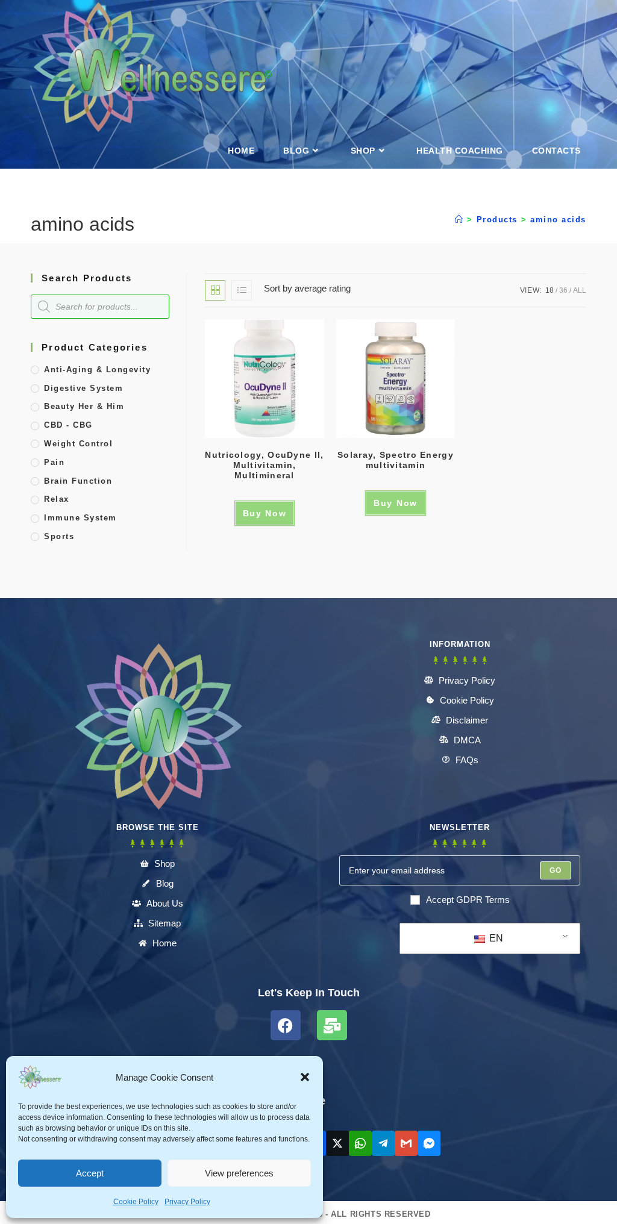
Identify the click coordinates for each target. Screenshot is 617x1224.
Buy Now (265, 513)
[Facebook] (286, 1025)
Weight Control (78, 443)
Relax (56, 499)
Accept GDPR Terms (468, 900)
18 (549, 290)
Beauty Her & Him (84, 406)
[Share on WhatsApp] (360, 1143)
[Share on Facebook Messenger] (429, 1143)
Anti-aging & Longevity (97, 369)
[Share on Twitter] (337, 1143)
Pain (54, 462)
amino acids (558, 219)
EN (495, 938)
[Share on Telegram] (383, 1143)
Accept (90, 1173)
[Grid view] (215, 290)
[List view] (241, 290)
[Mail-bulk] (332, 1025)
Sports (59, 536)
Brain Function (78, 481)
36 (563, 290)
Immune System (80, 517)
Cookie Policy (135, 1201)
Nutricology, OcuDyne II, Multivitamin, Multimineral (264, 465)
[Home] (459, 219)
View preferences (239, 1173)
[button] (305, 1077)
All (579, 290)
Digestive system (83, 388)
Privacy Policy (187, 1201)
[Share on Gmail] (406, 1143)
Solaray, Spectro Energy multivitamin (395, 460)
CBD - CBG (68, 424)
